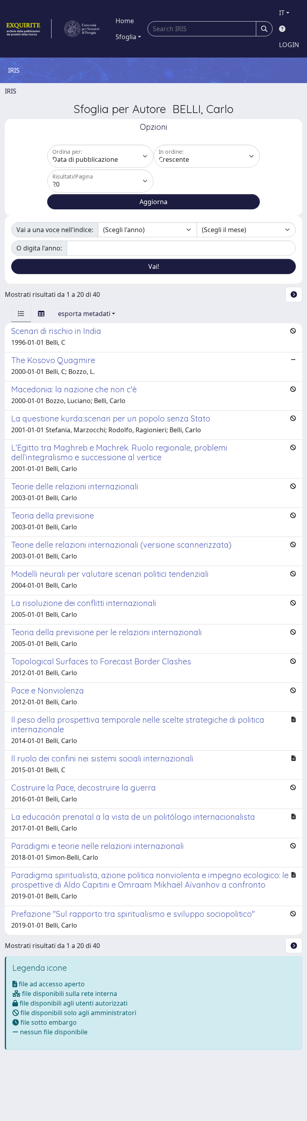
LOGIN (289, 44)
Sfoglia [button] (126, 36)
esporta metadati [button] (84, 313)
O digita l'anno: (39, 248)
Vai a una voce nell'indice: (54, 229)
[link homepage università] (82, 28)
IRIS (10, 91)
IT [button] (282, 12)
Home (125, 20)
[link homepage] (28, 28)
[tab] (21, 313)
